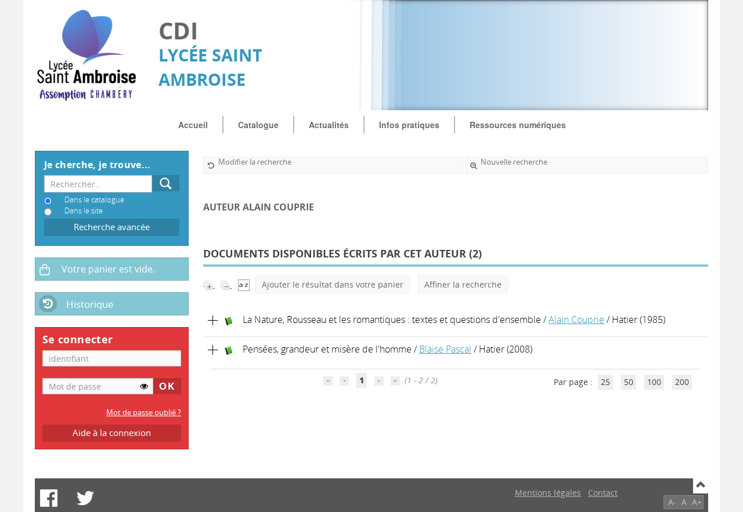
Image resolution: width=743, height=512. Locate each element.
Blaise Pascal (445, 349)
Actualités (329, 124)
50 (628, 381)
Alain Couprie (576, 319)
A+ (697, 501)
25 (605, 381)
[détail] (213, 320)
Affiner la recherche (463, 284)
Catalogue (258, 124)
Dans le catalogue (94, 200)
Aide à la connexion (112, 433)
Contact (603, 492)
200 (682, 381)
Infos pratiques (409, 124)
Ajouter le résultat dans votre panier (332, 284)
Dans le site (83, 211)
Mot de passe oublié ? (143, 412)
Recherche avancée (112, 227)
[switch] (144, 386)
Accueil (193, 124)
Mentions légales (548, 492)
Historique (90, 304)
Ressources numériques (518, 124)
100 (654, 381)
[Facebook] (49, 498)
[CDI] (91, 55)
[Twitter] (85, 498)
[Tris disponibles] (244, 284)
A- (672, 501)
